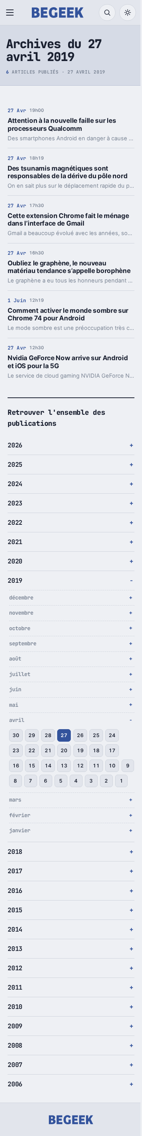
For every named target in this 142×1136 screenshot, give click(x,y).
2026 (15, 453)
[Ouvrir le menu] (11, 12)
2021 (15, 549)
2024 (15, 491)
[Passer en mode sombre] (127, 12)
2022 (15, 530)
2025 (15, 472)
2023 (15, 511)
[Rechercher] (107, 12)
